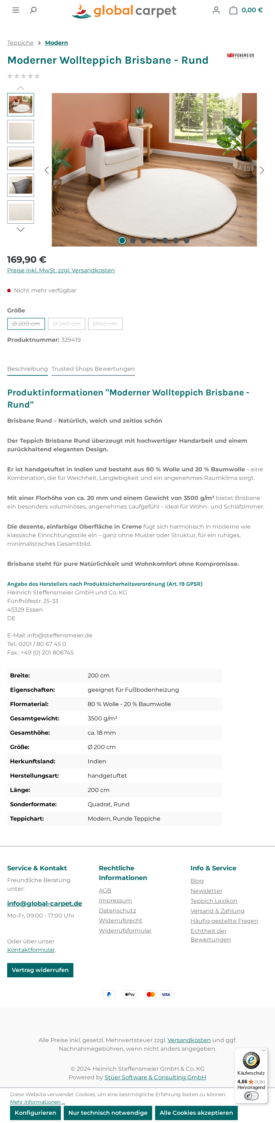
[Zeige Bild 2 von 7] (133, 240)
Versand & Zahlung (217, 911)
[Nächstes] (262, 169)
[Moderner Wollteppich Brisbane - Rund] (154, 170)
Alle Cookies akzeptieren (196, 1112)
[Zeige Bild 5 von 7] (165, 240)
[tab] (27, 369)
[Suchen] (33, 10)
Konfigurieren (35, 1112)
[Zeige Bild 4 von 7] (154, 240)
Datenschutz (117, 910)
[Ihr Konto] (216, 10)
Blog (197, 881)
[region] (137, 170)
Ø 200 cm (28, 325)
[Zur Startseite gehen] (125, 11)
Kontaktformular (31, 950)
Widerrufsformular (125, 930)
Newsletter (206, 891)
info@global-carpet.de (44, 904)
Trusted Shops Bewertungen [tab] (93, 368)
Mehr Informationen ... (37, 1102)
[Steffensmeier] (247, 63)
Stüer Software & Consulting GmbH (155, 1077)
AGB (105, 890)
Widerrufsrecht (121, 920)
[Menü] (15, 10)
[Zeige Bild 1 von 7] (122, 240)
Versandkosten (189, 1040)
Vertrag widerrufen (40, 970)
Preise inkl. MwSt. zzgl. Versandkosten (61, 270)
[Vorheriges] (46, 169)
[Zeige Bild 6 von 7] (176, 240)
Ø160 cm (107, 325)
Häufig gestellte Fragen (224, 921)
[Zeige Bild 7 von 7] (186, 240)
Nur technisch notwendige (108, 1112)
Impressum (115, 900)
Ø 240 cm (69, 325)
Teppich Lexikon (213, 901)
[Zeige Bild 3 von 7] (143, 240)
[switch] (251, 1096)
